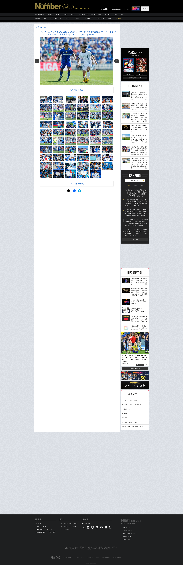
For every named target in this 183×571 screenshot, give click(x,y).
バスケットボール (88, 18)
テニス (115, 14)
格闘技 (37, 18)
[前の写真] (37, 61)
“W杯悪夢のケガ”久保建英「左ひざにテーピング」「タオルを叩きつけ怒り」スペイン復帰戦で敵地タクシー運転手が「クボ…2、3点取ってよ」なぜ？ (136, 193)
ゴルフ (107, 14)
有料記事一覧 (126, 409)
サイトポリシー (127, 536)
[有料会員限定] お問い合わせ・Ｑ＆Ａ (132, 426)
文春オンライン (80, 557)
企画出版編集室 (106, 557)
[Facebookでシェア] (74, 191)
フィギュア (76, 18)
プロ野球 (49, 14)
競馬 (122, 14)
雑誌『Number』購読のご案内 (68, 523)
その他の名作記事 (135, 368)
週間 (142, 185)
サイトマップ (126, 539)
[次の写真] (116, 61)
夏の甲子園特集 (39, 14)
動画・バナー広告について (130, 533)
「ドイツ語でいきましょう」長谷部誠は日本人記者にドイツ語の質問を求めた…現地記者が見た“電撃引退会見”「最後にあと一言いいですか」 (136, 232)
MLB (57, 14)
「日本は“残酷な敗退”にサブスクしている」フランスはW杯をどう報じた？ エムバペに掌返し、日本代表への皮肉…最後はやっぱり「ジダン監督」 (136, 202)
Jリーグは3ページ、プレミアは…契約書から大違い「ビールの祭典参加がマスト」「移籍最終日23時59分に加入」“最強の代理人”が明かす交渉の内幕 (136, 222)
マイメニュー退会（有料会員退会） (132, 404)
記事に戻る (42, 27)
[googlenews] (105, 528)
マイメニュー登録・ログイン (130, 400)
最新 (129, 185)
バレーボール (100, 18)
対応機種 (124, 418)
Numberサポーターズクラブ (44, 529)
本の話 (97, 557)
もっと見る (135, 239)
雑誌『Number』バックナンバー (69, 526)
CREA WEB (90, 557)
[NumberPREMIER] (136, 8)
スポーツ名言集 (64, 529)
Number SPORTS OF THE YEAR (46, 532)
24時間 (135, 185)
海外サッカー (83, 14)
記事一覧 (39, 523)
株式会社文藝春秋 (68, 557)
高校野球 (64, 14)
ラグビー (66, 18)
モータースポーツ (55, 18)
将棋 (45, 18)
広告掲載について (127, 530)
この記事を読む (76, 90)
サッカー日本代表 (96, 14)
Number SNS (86, 523)
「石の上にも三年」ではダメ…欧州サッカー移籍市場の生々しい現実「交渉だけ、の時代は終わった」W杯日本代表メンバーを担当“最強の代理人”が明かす (136, 212)
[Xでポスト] (68, 191)
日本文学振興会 (117, 557)
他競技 (110, 18)
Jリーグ (73, 14)
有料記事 (118, 18)
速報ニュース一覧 (41, 526)
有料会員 (145, 8)
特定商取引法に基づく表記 (129, 422)
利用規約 (124, 413)
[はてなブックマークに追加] (79, 191)
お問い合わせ (126, 527)
